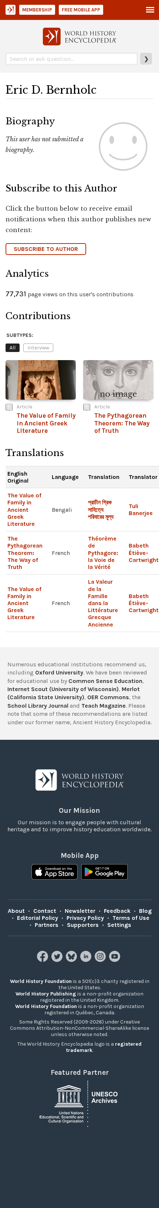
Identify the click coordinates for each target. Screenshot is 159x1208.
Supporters (83, 924)
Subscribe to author (46, 248)
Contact (44, 910)
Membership (37, 10)
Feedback (117, 910)
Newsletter (80, 910)
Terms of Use (130, 917)
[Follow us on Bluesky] (72, 959)
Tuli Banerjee (141, 510)
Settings (119, 924)
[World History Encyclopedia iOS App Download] (54, 872)
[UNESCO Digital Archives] (79, 1103)
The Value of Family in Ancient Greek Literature (24, 509)
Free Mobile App (81, 10)
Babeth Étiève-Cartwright (144, 552)
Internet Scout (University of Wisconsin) (63, 689)
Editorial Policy (37, 917)
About (16, 910)
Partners (46, 924)
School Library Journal (37, 705)
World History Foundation (41, 981)
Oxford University (59, 672)
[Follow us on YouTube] (115, 959)
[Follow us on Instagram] (101, 959)
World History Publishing (46, 994)
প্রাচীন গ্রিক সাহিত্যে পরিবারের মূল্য (101, 509)
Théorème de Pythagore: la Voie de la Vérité (103, 552)
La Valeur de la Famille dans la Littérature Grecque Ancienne (103, 603)
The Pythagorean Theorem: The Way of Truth (25, 552)
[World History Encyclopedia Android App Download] (104, 872)
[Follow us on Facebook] (43, 959)
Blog (145, 910)
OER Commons (108, 697)
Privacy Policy (85, 917)
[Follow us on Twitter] (57, 959)
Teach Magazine (103, 705)
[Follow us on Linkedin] (86, 959)
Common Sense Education (105, 680)
